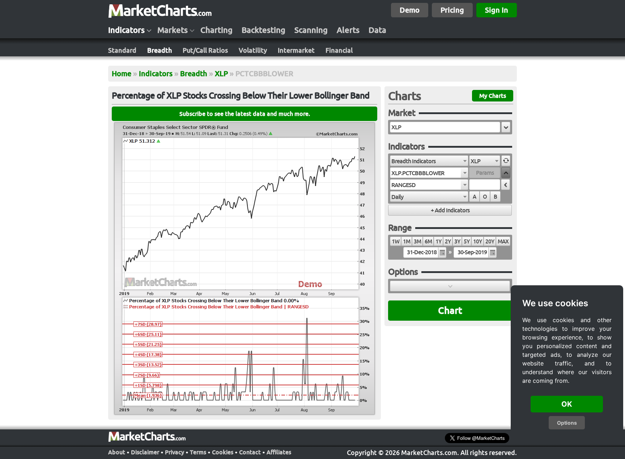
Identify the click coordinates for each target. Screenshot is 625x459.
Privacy (174, 452)
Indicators (126, 30)
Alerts (348, 30)
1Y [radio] (438, 241)
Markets (172, 30)
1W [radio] (395, 241)
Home (121, 73)
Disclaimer (145, 452)
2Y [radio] (448, 241)
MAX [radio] (503, 241)
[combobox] (429, 160)
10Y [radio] (477, 241)
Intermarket (296, 50)
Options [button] (567, 423)
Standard (122, 50)
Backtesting (263, 30)
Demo (410, 10)
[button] (505, 127)
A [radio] (474, 197)
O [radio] (485, 197)
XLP (221, 73)
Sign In (496, 10)
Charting (216, 30)
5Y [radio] (466, 241)
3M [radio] (417, 241)
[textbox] (445, 127)
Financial (339, 50)
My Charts (492, 95)
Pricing (452, 10)
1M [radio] (406, 241)
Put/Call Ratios (205, 50)
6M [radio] (428, 241)
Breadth (159, 50)
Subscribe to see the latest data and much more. (244, 114)
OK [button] (566, 404)
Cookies (222, 452)
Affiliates (279, 452)
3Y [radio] (457, 241)
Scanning (311, 30)
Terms (198, 452)
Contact (250, 452)
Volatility (253, 50)
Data (377, 30)
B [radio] (495, 197)
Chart (450, 310)
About (116, 452)
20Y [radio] (489, 241)
